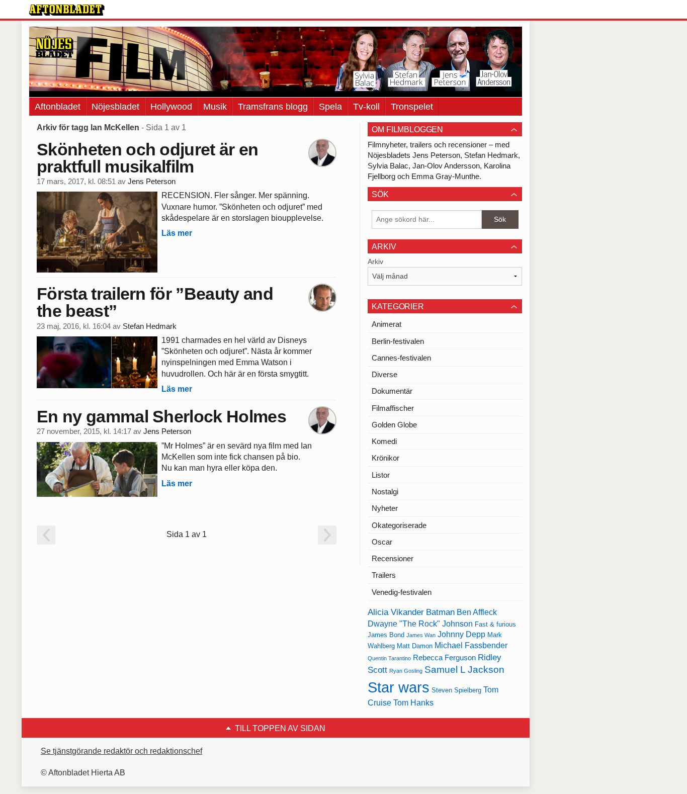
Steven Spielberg (456, 690)
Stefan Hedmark (150, 326)
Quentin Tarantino (389, 658)
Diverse (384, 374)
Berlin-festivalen (398, 341)
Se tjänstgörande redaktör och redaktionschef (121, 751)
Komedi (384, 441)
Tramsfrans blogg (273, 107)
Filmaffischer (393, 408)
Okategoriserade (399, 525)
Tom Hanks (413, 702)
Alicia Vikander (396, 612)
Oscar (382, 542)
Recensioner (392, 558)
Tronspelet (412, 107)
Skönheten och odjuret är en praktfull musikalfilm (148, 158)
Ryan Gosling (405, 671)
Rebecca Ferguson (444, 658)
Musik (215, 107)
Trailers (384, 575)
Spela (330, 107)
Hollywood (171, 107)
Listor (381, 475)
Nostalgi (385, 491)
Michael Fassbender (471, 645)
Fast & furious (495, 624)
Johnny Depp (461, 634)
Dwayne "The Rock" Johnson (420, 624)
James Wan (421, 635)
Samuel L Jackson (464, 669)
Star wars (399, 687)
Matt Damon (415, 646)
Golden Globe (394, 424)
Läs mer (176, 233)
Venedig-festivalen (402, 592)
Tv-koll (366, 107)
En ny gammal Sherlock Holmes (161, 416)
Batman (440, 612)
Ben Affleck (477, 612)
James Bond (386, 635)
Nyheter (385, 508)
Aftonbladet (57, 107)
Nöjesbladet (115, 107)
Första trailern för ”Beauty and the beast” (155, 302)
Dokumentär (392, 391)
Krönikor (385, 458)
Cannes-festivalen (401, 358)
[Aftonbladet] (67, 10)
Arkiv (375, 261)
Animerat (386, 324)
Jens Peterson (152, 182)
